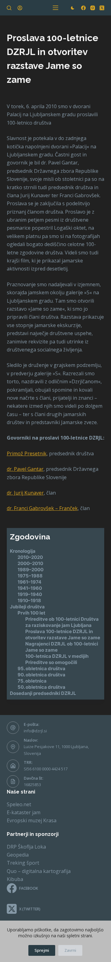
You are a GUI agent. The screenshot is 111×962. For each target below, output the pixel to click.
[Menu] (55, 8)
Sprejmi (42, 950)
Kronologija (22, 551)
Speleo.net (19, 804)
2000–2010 (30, 563)
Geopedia (18, 854)
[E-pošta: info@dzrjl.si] (13, 727)
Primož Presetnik (27, 453)
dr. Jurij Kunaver (25, 492)
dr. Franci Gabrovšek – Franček (42, 508)
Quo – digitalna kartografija (39, 871)
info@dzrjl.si (35, 731)
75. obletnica (32, 681)
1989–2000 (30, 570)
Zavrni (70, 950)
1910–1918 (29, 600)
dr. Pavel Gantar (25, 469)
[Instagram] (92, 8)
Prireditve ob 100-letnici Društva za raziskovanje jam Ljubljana (62, 622)
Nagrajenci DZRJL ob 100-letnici (61, 644)
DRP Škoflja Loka (26, 846)
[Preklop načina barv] (72, 8)
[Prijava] (20, 8)
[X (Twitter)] (102, 8)
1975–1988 (30, 576)
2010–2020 (30, 557)
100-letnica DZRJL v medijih (56, 656)
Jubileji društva (27, 607)
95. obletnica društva (41, 668)
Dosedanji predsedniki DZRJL (43, 693)
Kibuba (15, 879)
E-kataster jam (23, 812)
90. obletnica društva (41, 675)
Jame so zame (41, 650)
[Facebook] (83, 8)
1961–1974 (29, 582)
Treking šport (23, 862)
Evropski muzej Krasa (31, 820)
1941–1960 (30, 588)
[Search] (9, 8)
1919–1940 (30, 594)
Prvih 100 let (31, 613)
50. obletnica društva (41, 687)
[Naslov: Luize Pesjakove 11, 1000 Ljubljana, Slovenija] (13, 747)
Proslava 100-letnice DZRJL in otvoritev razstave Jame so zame (62, 634)
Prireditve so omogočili (51, 662)
